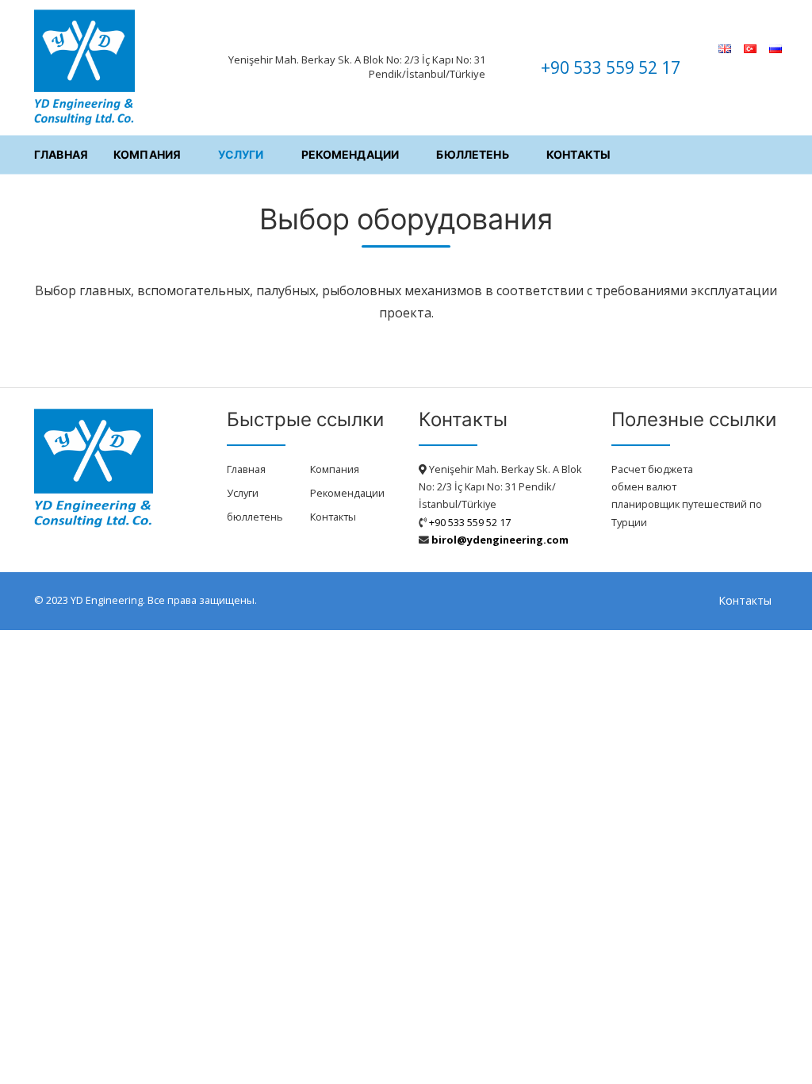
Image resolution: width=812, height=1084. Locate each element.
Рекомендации (350, 154)
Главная (61, 154)
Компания (147, 154)
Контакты (578, 154)
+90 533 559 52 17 (610, 67)
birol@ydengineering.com (500, 539)
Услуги (240, 154)
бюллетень (472, 154)
